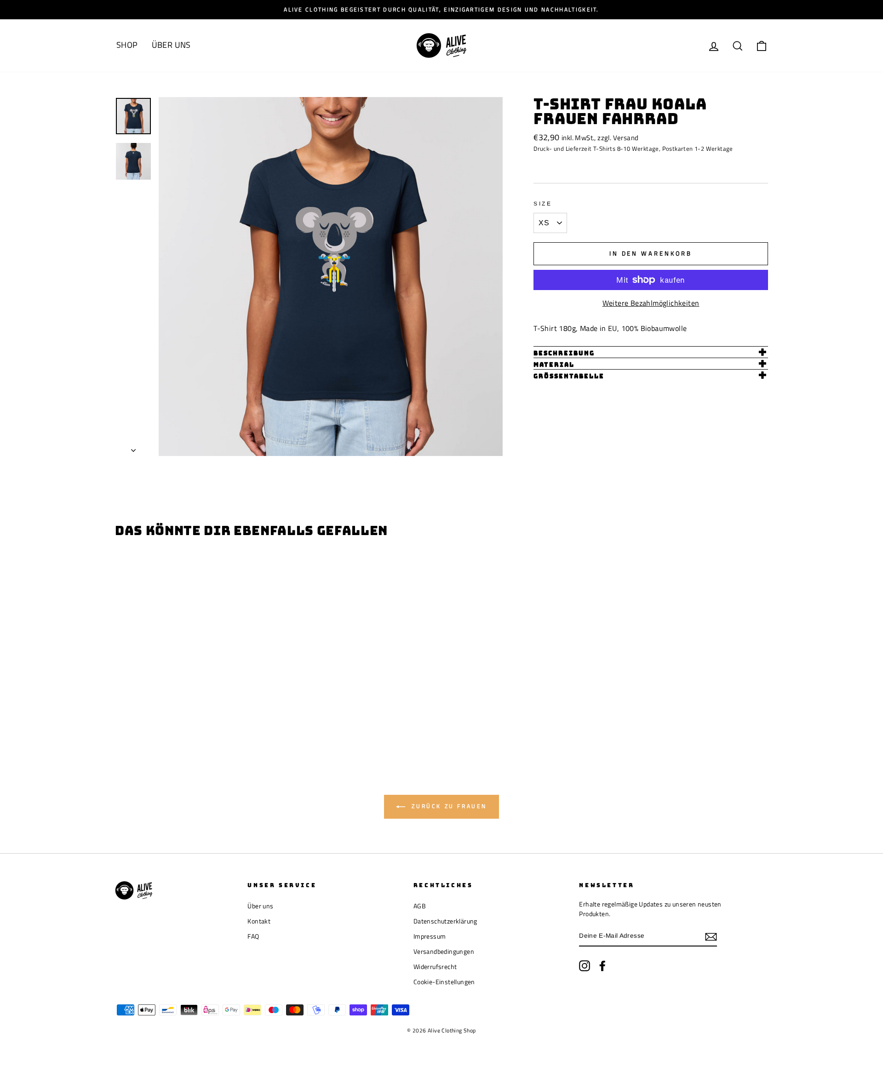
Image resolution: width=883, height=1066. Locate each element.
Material (553, 365)
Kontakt (258, 921)
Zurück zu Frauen (448, 806)
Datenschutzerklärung (445, 921)
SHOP (127, 45)
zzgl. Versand (617, 137)
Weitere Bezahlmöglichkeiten (651, 302)
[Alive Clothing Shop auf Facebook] (602, 965)
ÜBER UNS (171, 45)
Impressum (429, 936)
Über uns (260, 906)
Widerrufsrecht (435, 966)
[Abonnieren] (711, 936)
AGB (419, 906)
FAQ (253, 936)
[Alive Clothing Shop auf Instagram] (584, 965)
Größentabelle (568, 376)
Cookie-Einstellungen (444, 981)
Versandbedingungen (443, 951)
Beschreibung (563, 353)
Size (542, 203)
